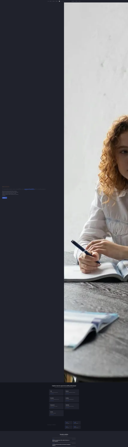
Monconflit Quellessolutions (64, 1)
